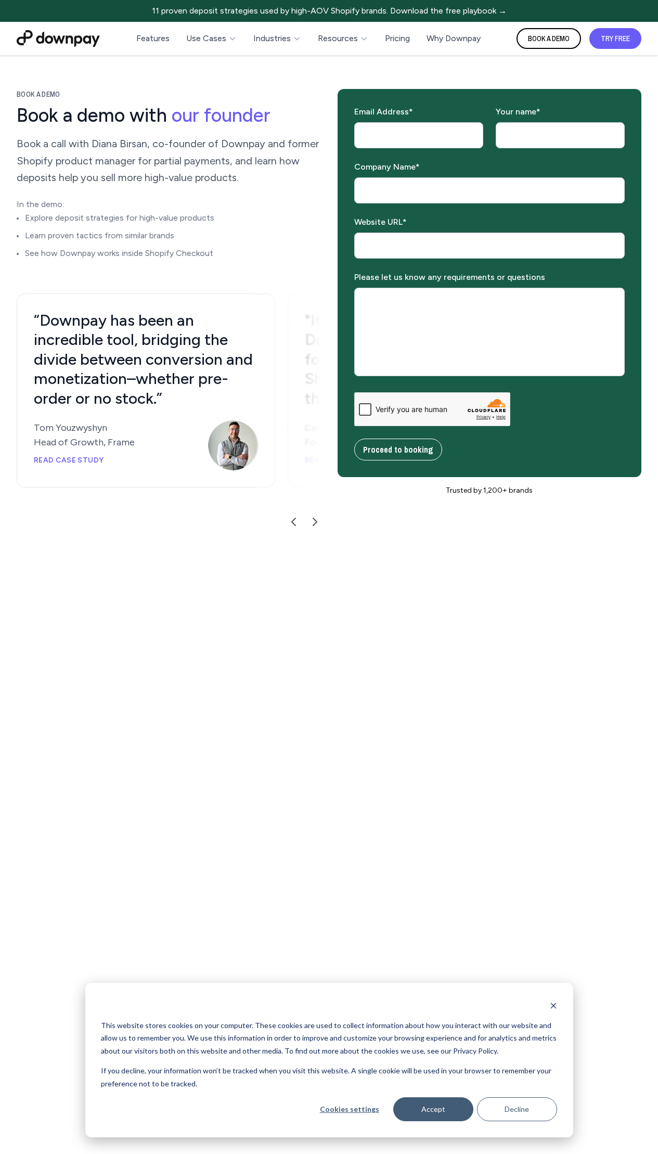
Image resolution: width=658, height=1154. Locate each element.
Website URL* (380, 222)
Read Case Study (69, 460)
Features (153, 38)
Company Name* (387, 167)
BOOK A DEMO (549, 38)
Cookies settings (349, 1109)
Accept (433, 1109)
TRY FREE (615, 38)
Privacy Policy (475, 1050)
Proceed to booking (398, 449)
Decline (517, 1109)
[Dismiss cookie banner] (553, 1005)
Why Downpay (454, 38)
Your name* (518, 112)
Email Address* (383, 112)
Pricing (397, 38)
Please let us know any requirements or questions (449, 277)
